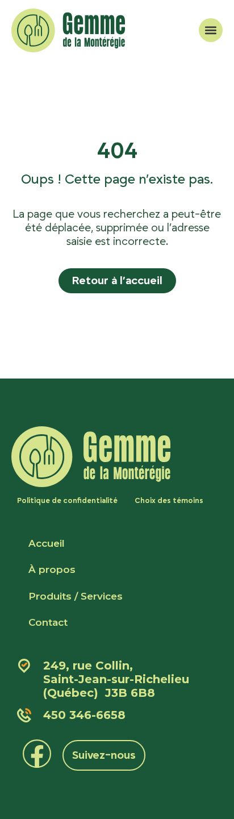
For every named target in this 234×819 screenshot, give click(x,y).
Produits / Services (75, 596)
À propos (52, 569)
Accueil (46, 543)
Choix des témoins (169, 501)
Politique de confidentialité (67, 501)
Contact (48, 622)
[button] (210, 30)
